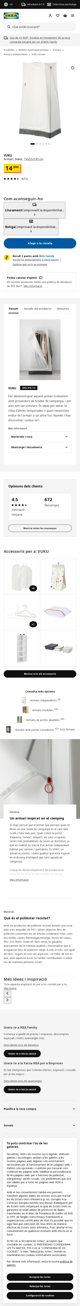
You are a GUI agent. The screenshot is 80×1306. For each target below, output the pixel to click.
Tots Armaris (67, 729)
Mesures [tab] (63, 308)
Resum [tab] (13, 308)
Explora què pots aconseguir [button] (30, 264)
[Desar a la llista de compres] (72, 68)
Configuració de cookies (40, 1295)
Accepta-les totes (40, 1277)
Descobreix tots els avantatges (23, 1081)
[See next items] (7, 1000)
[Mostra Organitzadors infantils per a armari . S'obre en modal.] (22, 648)
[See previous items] (7, 993)
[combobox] (39, 26)
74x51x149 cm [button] (33, 159)
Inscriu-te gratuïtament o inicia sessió (36, 259)
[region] (40, 99)
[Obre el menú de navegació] (72, 15)
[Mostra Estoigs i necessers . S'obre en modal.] (58, 648)
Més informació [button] (32, 286)
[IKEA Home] (11, 16)
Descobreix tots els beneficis (21, 1045)
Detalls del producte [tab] (37, 308)
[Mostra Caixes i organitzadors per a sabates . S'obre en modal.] (58, 612)
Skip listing (10, 988)
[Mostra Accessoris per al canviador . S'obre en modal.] (58, 576)
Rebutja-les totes (40, 1286)
